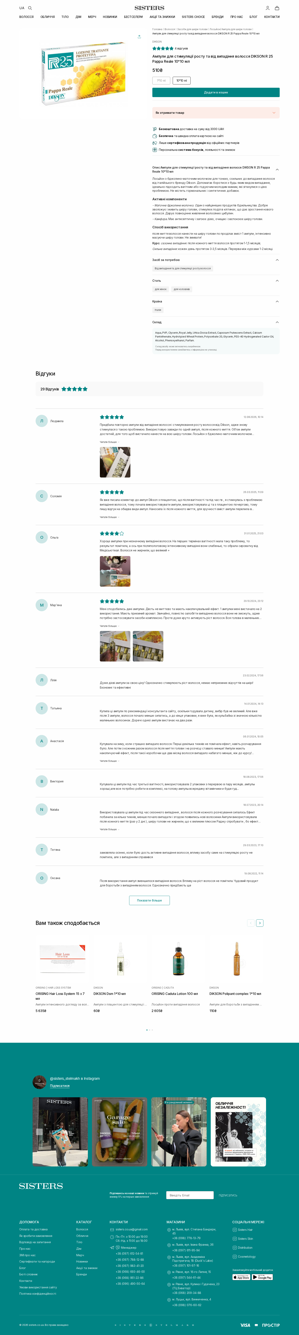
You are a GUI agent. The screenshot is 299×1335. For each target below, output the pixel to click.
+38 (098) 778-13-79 (186, 1238)
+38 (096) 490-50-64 (130, 1283)
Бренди (81, 1274)
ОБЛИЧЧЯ (47, 17)
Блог (22, 1268)
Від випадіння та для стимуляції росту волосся (183, 268)
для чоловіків (182, 289)
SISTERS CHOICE (193, 17)
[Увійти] (267, 8)
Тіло (79, 1242)
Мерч (80, 1255)
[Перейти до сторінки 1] (146, 1030)
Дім (78, 1248)
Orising (40, 987)
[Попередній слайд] (250, 923)
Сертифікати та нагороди (37, 1261)
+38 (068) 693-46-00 (130, 1271)
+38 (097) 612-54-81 (129, 1253)
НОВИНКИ (110, 17)
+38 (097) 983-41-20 (130, 1265)
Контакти (25, 1280)
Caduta (169, 987)
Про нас (25, 1248)
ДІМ (78, 17)
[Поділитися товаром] (139, 36)
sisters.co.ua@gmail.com (132, 1229)
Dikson (157, 41)
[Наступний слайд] (259, 923)
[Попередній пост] (39, 1132)
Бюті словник (28, 1274)
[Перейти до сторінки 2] (149, 1030)
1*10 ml (161, 80)
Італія (158, 309)
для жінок (160, 289)
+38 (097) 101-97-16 (185, 1265)
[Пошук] (30, 8)
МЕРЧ (92, 17)
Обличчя (82, 1236)
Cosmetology (246, 1256)
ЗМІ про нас (27, 1255)
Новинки (82, 1261)
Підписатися (60, 1086)
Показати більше (149, 900)
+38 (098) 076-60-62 (186, 1305)
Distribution (245, 1247)
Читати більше (108, 442)
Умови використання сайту (38, 1287)
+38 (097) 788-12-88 (130, 1259)
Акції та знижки (86, 1268)
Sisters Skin (245, 1238)
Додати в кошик (216, 92)
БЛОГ (253, 17)
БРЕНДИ (218, 17)
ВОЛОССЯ (26, 17)
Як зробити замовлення (35, 1236)
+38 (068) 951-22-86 (130, 1277)
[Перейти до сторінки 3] (152, 1030)
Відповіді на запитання (35, 1242)
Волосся (82, 1229)
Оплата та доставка (33, 1229)
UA (21, 8)
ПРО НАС (236, 17)
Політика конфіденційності (37, 1293)
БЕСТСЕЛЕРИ (133, 17)
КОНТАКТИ (272, 17)
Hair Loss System (59, 987)
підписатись (228, 1195)
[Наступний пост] (259, 1132)
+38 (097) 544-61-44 (186, 1277)
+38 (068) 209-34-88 (186, 1292)
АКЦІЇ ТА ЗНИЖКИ (162, 17)
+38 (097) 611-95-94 (186, 1250)
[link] (277, 8)
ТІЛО (65, 17)
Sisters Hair (245, 1229)
